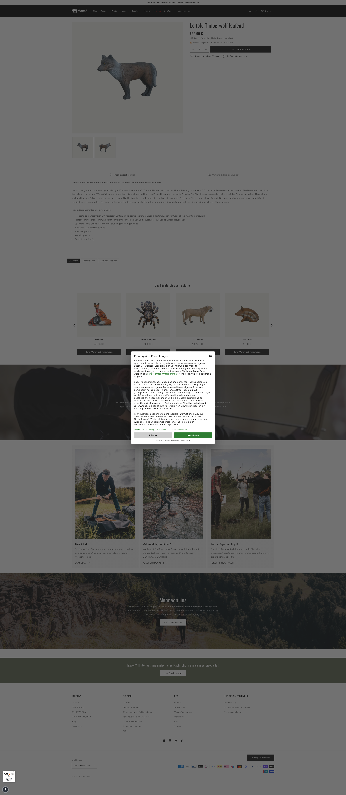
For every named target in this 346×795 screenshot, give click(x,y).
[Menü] (13, 772)
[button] (5, 789)
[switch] (9, 779)
